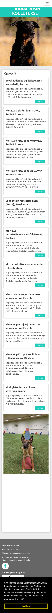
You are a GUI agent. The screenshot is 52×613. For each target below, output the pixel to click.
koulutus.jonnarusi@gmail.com (17, 553)
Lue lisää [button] (19, 599)
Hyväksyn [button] (26, 606)
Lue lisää (40, 101)
